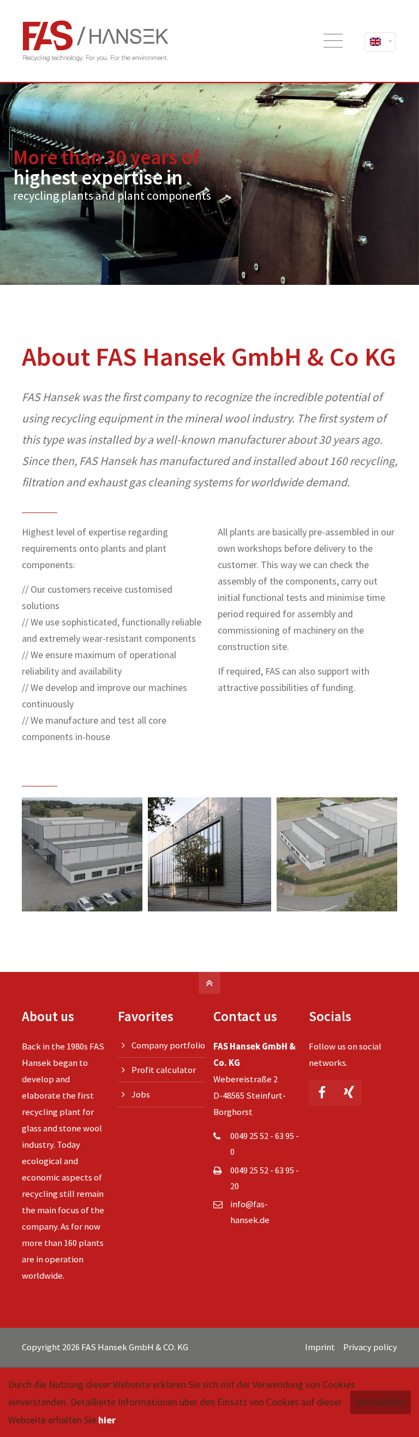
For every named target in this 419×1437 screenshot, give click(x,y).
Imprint (320, 1347)
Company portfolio (168, 1045)
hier (107, 1420)
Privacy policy (370, 1347)
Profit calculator (163, 1070)
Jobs (140, 1094)
